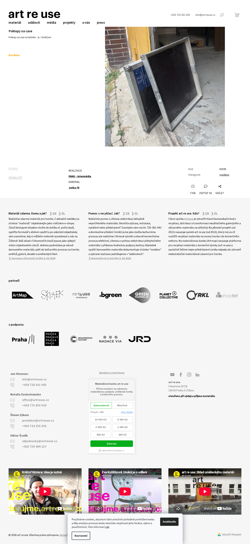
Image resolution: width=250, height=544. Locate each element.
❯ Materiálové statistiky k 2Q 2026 (109, 258)
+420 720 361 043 (34, 385)
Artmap (188, 219)
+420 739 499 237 (34, 446)
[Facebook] (181, 375)
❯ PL (61, 213)
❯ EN (52, 213)
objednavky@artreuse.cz (39, 441)
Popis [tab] (13, 169)
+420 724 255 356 (34, 426)
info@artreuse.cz (34, 379)
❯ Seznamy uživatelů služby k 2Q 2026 (32, 258)
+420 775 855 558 (34, 405)
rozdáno (224, 175)
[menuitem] (15, 23)
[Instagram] (189, 375)
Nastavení (81, 536)
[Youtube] (172, 375)
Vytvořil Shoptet (231, 534)
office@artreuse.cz (35, 400)
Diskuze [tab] (15, 178)
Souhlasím (169, 522)
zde (107, 527)
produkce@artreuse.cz (38, 420)
